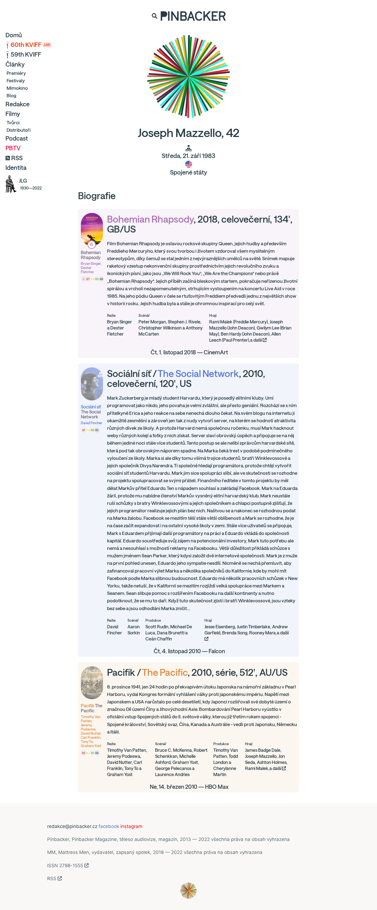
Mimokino (17, 88)
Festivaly (16, 80)
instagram (131, 826)
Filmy (13, 113)
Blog (11, 95)
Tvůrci (13, 122)
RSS (17, 158)
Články (15, 64)
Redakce (18, 104)
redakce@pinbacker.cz (72, 826)
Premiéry (16, 73)
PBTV (13, 148)
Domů (14, 35)
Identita (16, 167)
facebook (109, 826)
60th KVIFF (30, 44)
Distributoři (19, 130)
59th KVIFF (26, 54)
